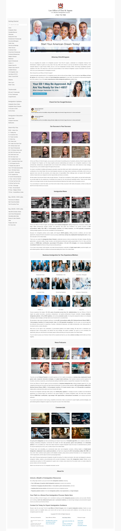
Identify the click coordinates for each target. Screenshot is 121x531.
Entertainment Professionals (14, 38)
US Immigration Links (13, 72)
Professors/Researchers (14, 54)
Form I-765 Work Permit (13, 170)
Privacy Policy (80, 520)
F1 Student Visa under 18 (14, 165)
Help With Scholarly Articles (14, 211)
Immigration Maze (12, 30)
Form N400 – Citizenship (14, 172)
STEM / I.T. (11, 63)
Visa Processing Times (13, 204)
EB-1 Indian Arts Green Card (14, 143)
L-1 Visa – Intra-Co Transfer (14, 179)
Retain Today (11, 84)
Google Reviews (12, 96)
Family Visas (11, 43)
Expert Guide (11, 118)
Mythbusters (11, 122)
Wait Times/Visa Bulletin (13, 202)
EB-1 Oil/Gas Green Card (14, 145)
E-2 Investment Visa (13, 134)
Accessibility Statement (82, 525)
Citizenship (10, 34)
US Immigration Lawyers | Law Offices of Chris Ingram (60, 8)
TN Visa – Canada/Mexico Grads (15, 192)
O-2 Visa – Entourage (13, 185)
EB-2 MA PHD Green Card (14, 152)
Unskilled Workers (12, 69)
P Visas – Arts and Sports (14, 187)
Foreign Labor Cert (12, 222)
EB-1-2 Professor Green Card (15, 150)
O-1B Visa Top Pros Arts (14, 183)
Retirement (10, 58)
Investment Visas (12, 50)
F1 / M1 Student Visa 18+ (14, 163)
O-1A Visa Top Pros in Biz (14, 181)
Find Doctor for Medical (13, 199)
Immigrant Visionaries (13, 120)
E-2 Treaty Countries (13, 137)
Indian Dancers (11, 47)
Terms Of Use (80, 522)
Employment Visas (12, 36)
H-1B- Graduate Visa (13, 174)
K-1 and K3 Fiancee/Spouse (14, 176)
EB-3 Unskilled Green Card (14, 159)
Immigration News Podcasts (14, 106)
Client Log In (11, 82)
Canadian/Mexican (12, 32)
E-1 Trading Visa (12, 132)
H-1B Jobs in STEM (12, 108)
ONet (9, 220)
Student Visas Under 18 (13, 67)
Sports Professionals (13, 61)
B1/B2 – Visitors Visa (13, 130)
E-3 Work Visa (11, 139)
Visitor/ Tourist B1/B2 (13, 76)
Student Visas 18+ (12, 65)
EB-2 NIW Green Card (13, 154)
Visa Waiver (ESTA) (13, 74)
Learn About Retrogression (14, 214)
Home (9, 27)
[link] (40, 353)
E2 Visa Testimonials (13, 94)
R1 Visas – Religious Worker (14, 190)
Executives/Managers (13, 41)
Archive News (11, 110)
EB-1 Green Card (12, 141)
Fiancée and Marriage (13, 45)
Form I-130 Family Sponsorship (15, 167)
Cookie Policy (80, 523)
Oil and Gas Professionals (14, 52)
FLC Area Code (12, 225)
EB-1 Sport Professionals (14, 148)
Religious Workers (12, 56)
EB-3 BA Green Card (13, 156)
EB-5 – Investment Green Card (15, 161)
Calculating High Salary (13, 216)
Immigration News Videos (14, 104)
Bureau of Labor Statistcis (14, 218)
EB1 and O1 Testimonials (14, 92)
